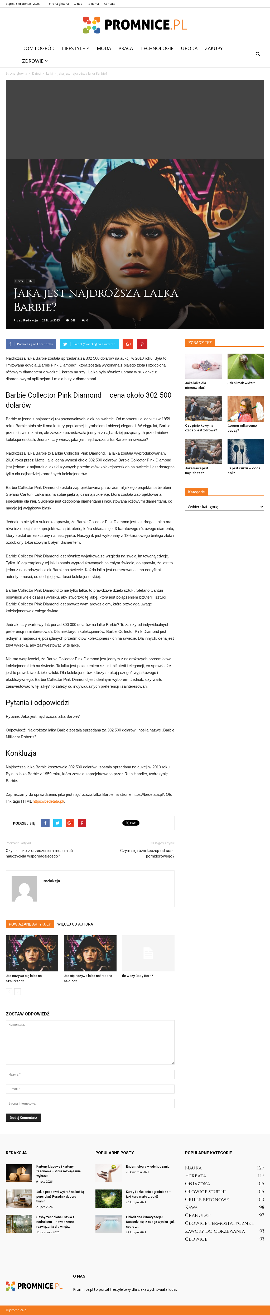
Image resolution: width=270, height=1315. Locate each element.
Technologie (156, 48)
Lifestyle (73, 48)
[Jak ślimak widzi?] (246, 366)
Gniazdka (197, 1184)
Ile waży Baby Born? (137, 976)
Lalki (30, 281)
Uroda (189, 48)
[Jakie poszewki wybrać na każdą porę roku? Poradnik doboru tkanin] (19, 1198)
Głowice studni (205, 1191)
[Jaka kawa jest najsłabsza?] (203, 451)
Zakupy (214, 48)
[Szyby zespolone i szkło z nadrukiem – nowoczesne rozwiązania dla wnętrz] (19, 1224)
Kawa (191, 1207)
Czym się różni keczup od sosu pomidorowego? (147, 853)
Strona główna (59, 4)
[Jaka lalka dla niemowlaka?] (203, 366)
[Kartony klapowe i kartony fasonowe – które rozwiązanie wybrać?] (19, 1173)
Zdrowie (33, 61)
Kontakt (109, 4)
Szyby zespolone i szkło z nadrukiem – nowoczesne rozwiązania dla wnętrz (55, 1222)
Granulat (197, 1215)
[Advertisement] (135, 119)
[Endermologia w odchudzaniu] (108, 1173)
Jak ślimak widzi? (241, 383)
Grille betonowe (207, 1199)
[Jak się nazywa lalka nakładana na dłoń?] (90, 953)
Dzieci (19, 281)
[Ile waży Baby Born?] (148, 953)
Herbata (195, 1176)
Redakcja (30, 320)
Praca (125, 48)
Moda (104, 48)
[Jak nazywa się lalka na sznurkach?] (32, 953)
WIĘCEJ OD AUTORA (75, 924)
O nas (78, 4)
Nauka (193, 1168)
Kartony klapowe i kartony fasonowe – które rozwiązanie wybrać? (58, 1171)
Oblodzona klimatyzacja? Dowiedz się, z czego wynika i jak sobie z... (150, 1222)
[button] (258, 54)
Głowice (196, 1239)
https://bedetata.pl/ (48, 801)
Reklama (93, 4)
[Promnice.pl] (135, 25)
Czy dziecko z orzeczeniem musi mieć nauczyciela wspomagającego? (39, 853)
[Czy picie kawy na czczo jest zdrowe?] (203, 408)
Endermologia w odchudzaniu (148, 1166)
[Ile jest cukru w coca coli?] (246, 451)
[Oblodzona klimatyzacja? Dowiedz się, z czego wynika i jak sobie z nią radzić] (108, 1224)
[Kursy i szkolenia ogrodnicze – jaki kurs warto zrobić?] (108, 1198)
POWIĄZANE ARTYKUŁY (30, 924)
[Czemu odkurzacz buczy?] (246, 409)
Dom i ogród (38, 48)
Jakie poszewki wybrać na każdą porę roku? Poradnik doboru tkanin (60, 1196)
